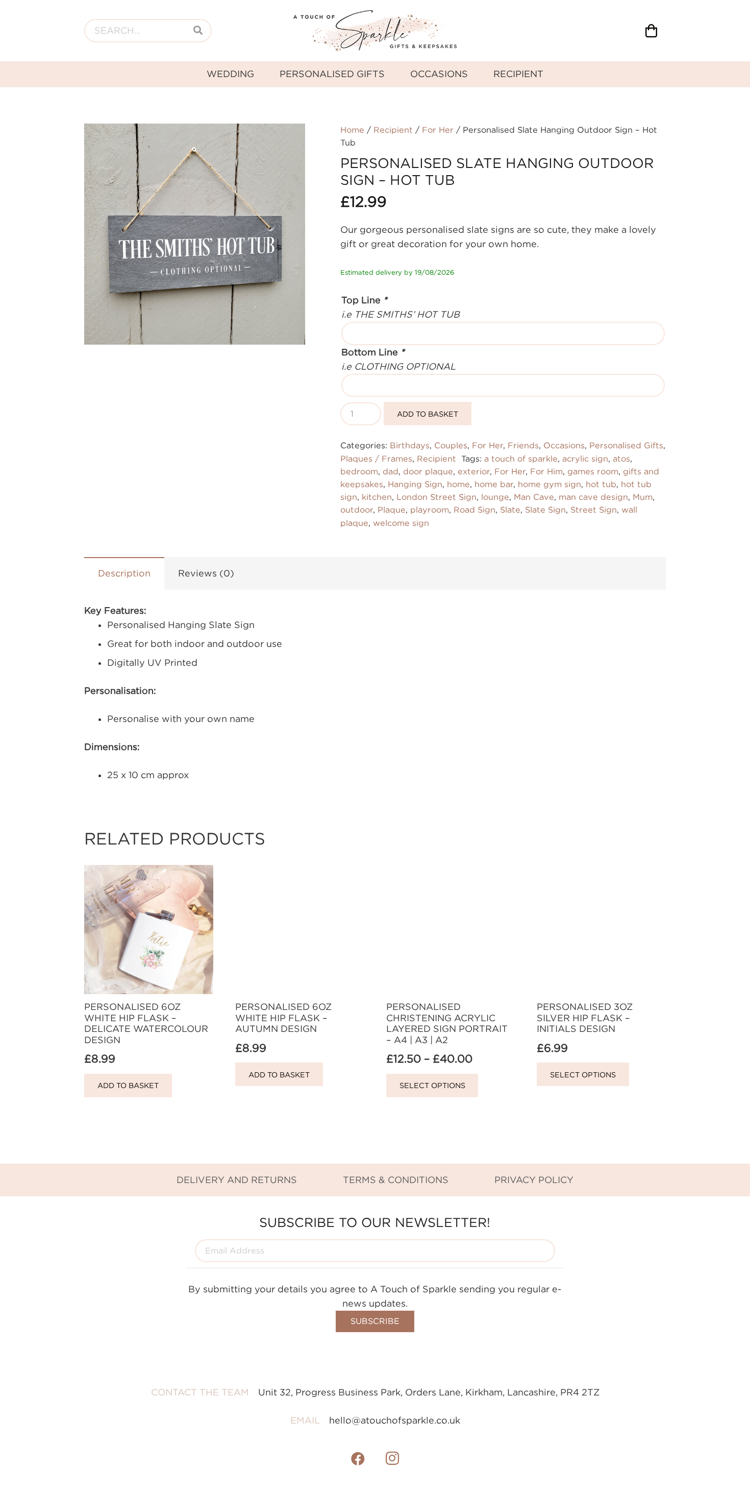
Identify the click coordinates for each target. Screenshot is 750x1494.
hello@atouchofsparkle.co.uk (394, 1420)
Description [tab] (124, 573)
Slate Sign (545, 509)
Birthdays (410, 445)
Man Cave (534, 496)
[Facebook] (358, 1458)
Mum (643, 496)
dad (390, 471)
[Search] (198, 30)
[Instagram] (392, 1458)
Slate (510, 509)
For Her (438, 129)
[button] (286, 142)
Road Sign (474, 509)
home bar (493, 484)
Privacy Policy (533, 1180)
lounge (495, 496)
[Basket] (651, 30)
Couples (450, 445)
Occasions (564, 445)
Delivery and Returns (237, 1180)
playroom (429, 509)
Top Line (364, 300)
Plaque (392, 509)
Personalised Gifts (626, 445)
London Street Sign (436, 496)
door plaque (428, 471)
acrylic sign (585, 458)
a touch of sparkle (521, 458)
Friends (523, 445)
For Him (546, 471)
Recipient (393, 129)
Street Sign (593, 509)
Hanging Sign (415, 484)
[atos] (375, 30)
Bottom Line (373, 352)
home (458, 484)
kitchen (377, 496)
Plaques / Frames (376, 458)
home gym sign (549, 484)
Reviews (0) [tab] (206, 573)
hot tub (601, 484)
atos (621, 458)
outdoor (356, 509)
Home (352, 129)
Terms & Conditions (395, 1180)
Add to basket (427, 414)
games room (592, 471)
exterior (474, 471)
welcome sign (401, 522)
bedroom (359, 471)
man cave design (593, 496)
